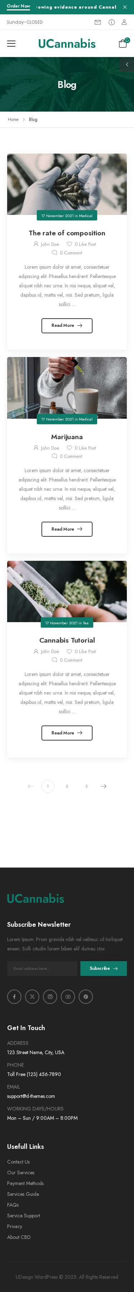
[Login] (124, 22)
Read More (63, 325)
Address (18, 1043)
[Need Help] (112, 22)
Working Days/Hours (35, 1108)
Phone (15, 1064)
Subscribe (100, 968)
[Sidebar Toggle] (127, 64)
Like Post (85, 244)
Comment (71, 253)
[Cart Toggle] (123, 43)
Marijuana (67, 437)
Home (13, 119)
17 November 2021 (57, 215)
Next (103, 786)
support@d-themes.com (31, 1096)
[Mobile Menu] (11, 43)
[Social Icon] (14, 997)
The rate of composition (67, 233)
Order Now (18, 6)
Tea (86, 622)
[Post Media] (67, 184)
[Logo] (67, 43)
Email (13, 1086)
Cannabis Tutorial (67, 640)
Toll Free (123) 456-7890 (34, 1074)
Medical (86, 215)
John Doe (50, 244)
